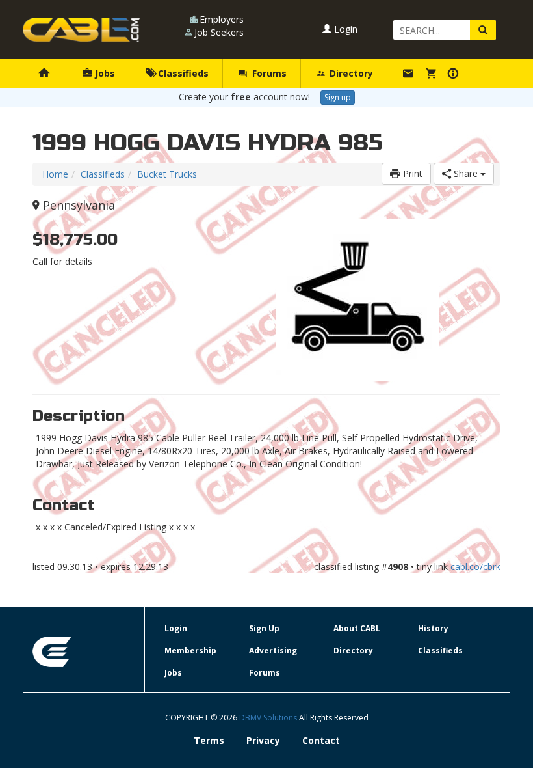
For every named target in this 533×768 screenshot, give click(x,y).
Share (465, 173)
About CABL (356, 628)
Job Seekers (219, 32)
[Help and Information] (455, 73)
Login (345, 29)
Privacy (263, 740)
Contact (321, 740)
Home (55, 174)
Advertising (273, 650)
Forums (268, 73)
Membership (190, 650)
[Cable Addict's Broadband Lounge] (81, 30)
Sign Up (264, 628)
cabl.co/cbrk (475, 566)
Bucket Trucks (167, 174)
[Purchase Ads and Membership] (432, 73)
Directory (350, 73)
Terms (209, 740)
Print (411, 173)
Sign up (337, 97)
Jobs (103, 73)
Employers (222, 19)
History (433, 628)
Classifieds (182, 73)
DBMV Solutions (269, 717)
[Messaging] (410, 73)
